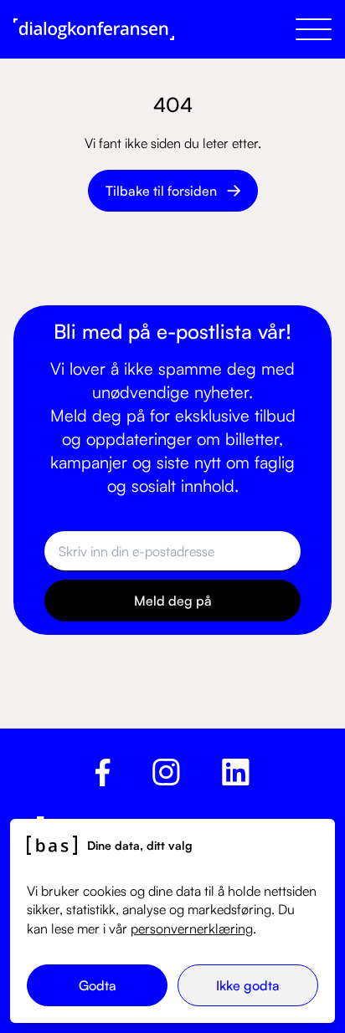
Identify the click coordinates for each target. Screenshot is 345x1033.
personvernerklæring (192, 928)
